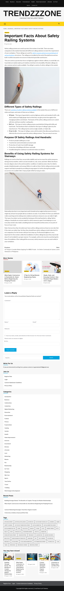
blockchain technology (42, 521)
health (6, 531)
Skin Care (7, 475)
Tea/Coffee (8, 481)
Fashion (7, 418)
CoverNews (37, 588)
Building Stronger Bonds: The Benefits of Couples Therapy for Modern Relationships (28, 500)
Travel (6, 484)
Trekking (7, 487)
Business (12, 1)
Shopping (7, 472)
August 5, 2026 (28, 279)
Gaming (7, 428)
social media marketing (26, 541)
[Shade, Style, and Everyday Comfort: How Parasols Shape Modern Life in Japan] (51, 267)
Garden (7, 431)
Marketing (7, 456)
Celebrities (8, 406)
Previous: (18, 249)
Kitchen (7, 447)
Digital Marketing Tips (9, 528)
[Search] (59, 23)
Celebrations (8, 403)
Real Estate (7, 538)
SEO (36, 538)
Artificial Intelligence (20, 521)
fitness (37, 528)
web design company (22, 544)
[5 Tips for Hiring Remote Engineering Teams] (32, 267)
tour (58, 541)
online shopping (22, 535)
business (52, 521)
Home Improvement (41, 1)
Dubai (18, 528)
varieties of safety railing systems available (24, 110)
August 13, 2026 (9, 282)
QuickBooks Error (48, 535)
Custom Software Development (22, 525)
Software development (40, 541)
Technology (51, 541)
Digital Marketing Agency (50, 525)
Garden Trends (50, 528)
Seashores (30, 538)
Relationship (8, 465)
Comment (8, 300)
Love (6, 453)
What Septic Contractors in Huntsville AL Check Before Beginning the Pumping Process (29, 503)
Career (57, 521)
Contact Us (34, 5)
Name (7, 322)
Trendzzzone (32, 13)
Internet (7, 440)
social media (15, 541)
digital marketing (36, 525)
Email (35, 322)
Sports (28, 5)
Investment (8, 443)
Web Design (12, 544)
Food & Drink (8, 425)
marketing (43, 531)
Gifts (57, 528)
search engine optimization (18, 538)
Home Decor (18, 531)
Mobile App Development (10, 535)
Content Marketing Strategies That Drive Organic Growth (21, 509)
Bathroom (30, 521)
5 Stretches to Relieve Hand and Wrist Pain (16, 512)
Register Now (8, 376)
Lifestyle (50, 1)
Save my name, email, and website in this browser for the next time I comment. (28, 335)
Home (7, 1)
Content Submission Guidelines (13, 382)
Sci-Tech (55, 1)
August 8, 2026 (32, 564)
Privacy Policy (8, 385)
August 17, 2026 (9, 575)
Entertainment (26, 1)
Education (18, 1)
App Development (8, 521)
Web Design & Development (12, 490)
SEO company (42, 538)
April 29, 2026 (47, 282)
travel (6, 544)
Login (6, 379)
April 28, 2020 (9, 44)
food (43, 528)
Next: (46, 248)
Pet (5, 462)
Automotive (8, 396)
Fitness (7, 421)
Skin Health (7, 541)
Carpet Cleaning (8, 525)
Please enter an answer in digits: (14, 338)
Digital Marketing (9, 409)
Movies (7, 459)
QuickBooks (39, 535)
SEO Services (50, 538)
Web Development (34, 544)
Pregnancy (31, 535)
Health (33, 1)
